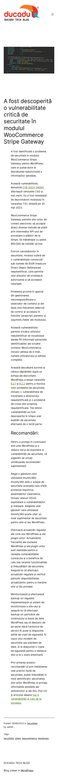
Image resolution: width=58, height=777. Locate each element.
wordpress (43, 738)
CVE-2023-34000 (32, 187)
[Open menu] (52, 14)
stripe (18, 738)
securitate (9, 738)
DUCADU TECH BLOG (17, 762)
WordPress (27, 770)
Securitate (32, 723)
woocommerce (29, 738)
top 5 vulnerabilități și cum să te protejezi (26, 699)
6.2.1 (13, 383)
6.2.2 (22, 383)
